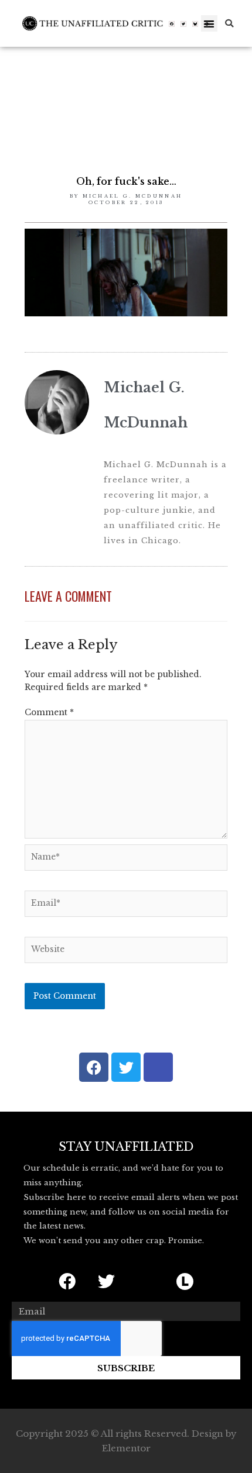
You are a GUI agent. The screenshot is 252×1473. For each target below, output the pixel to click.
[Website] (126, 952)
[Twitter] (183, 24)
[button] (209, 23)
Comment (49, 712)
